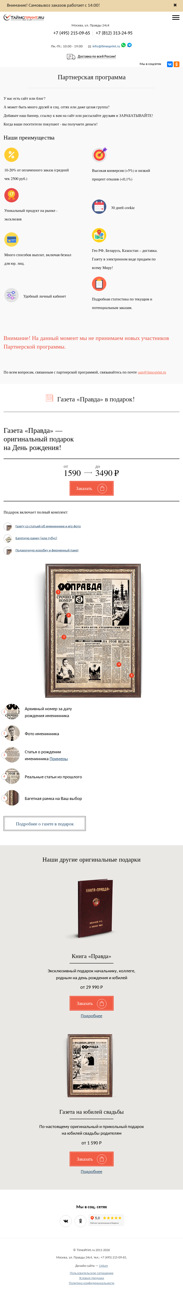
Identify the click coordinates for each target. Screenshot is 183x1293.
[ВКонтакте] (170, 64)
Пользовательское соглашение (91, 1273)
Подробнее (91, 1016)
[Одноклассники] (176, 64)
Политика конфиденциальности (91, 1283)
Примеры (59, 759)
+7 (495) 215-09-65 (71, 33)
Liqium (103, 1266)
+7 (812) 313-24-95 (114, 33)
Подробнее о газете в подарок (45, 824)
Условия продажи (91, 1278)
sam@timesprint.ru (152, 371)
